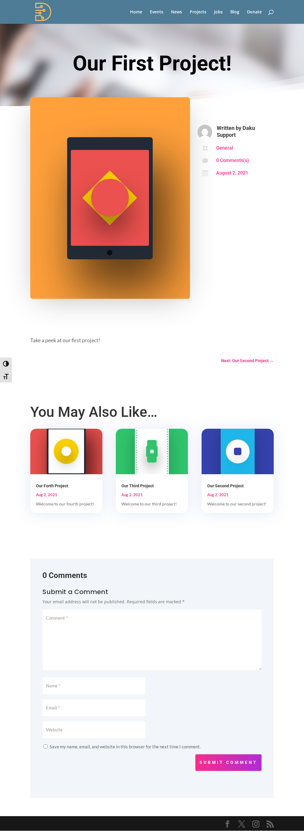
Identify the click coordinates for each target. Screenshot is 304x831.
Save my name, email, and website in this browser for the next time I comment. (125, 746)
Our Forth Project (52, 485)
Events (156, 12)
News (176, 12)
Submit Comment (228, 762)
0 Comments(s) (232, 160)
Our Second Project (225, 485)
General (224, 148)
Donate (254, 12)
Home (136, 12)
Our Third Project (137, 485)
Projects (198, 12)
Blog (234, 12)
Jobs (218, 12)
